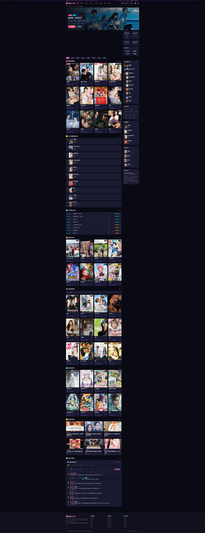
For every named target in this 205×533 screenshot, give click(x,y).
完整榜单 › (120, 136)
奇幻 (67, 108)
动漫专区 (100, 3)
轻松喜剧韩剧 (109, 523)
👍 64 (71, 494)
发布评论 (117, 469)
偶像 (69, 284)
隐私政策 (132, 531)
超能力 (72, 108)
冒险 (67, 391)
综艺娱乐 (91, 3)
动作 (67, 84)
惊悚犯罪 (93, 57)
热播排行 (86, 3)
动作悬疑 (72, 57)
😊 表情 (72, 469)
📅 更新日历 (132, 0)
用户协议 (135, 531)
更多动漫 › (120, 368)
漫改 (72, 84)
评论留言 (109, 3)
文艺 (114, 316)
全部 (67, 57)
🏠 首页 (121, 0)
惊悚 (98, 316)
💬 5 (73, 484)
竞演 (72, 284)
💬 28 (74, 489)
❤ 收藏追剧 (79, 26)
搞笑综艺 (126, 115)
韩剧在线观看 (70, 6)
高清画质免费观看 (132, 180)
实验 (112, 284)
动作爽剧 (136, 111)
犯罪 (69, 363)
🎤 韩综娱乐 (127, 53)
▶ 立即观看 (72, 26)
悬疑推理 (130, 115)
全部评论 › (120, 458)
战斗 (84, 391)
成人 (114, 415)
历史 (81, 316)
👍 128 (71, 478)
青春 (98, 415)
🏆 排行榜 (128, 0)
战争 (84, 363)
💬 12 (74, 478)
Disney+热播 (126, 111)
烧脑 (86, 415)
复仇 (112, 391)
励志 (114, 391)
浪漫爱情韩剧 (109, 519)
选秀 (67, 284)
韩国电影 (95, 3)
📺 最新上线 (124, 0)
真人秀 (115, 284)
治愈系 (134, 113)
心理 (110, 284)
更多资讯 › (120, 419)
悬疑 (95, 84)
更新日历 (91, 526)
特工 (84, 84)
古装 (81, 108)
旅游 (95, 284)
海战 (86, 363)
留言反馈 (125, 526)
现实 (114, 84)
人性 (100, 316)
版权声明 (125, 521)
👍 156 (71, 504)
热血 (114, 108)
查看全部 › (120, 61)
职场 (99, 84)
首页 (78, 3)
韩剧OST (129, 117)
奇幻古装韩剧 (109, 521)
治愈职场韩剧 (109, 525)
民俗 (72, 316)
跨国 (100, 108)
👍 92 (71, 499)
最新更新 (81, 3)
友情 (69, 415)
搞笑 (72, 363)
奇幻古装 (83, 57)
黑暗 (110, 415)
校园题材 (134, 115)
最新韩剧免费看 (81, 523)
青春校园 (104, 57)
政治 (84, 316)
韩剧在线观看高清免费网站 (74, 523)
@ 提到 (76, 469)
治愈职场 (99, 57)
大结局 (134, 117)
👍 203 (71, 489)
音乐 (95, 415)
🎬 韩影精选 (135, 53)
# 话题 (80, 469)
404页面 (125, 525)
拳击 (112, 108)
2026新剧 (126, 109)
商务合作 (125, 519)
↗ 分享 (76, 478)
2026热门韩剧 (75, 6)
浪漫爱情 (77, 57)
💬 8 (73, 494)
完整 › (137, 61)
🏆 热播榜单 (135, 51)
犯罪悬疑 (75, 292)
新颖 (100, 391)
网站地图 (125, 523)
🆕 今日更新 (127, 51)
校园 (69, 84)
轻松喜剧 (88, 57)
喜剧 (69, 108)
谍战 (110, 363)
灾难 (95, 316)
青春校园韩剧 (109, 526)
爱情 (86, 108)
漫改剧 (126, 117)
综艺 (81, 284)
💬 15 (73, 499)
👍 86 (71, 484)
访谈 (84, 284)
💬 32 (74, 504)
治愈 (110, 84)
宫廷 (100, 363)
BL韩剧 (130, 113)
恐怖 (69, 316)
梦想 (100, 415)
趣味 (86, 284)
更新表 (105, 3)
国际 (114, 363)
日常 (72, 415)
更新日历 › (120, 210)
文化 (98, 284)
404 (138, 531)
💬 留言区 (136, 0)
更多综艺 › (120, 237)
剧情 (86, 316)
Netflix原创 (131, 109)
